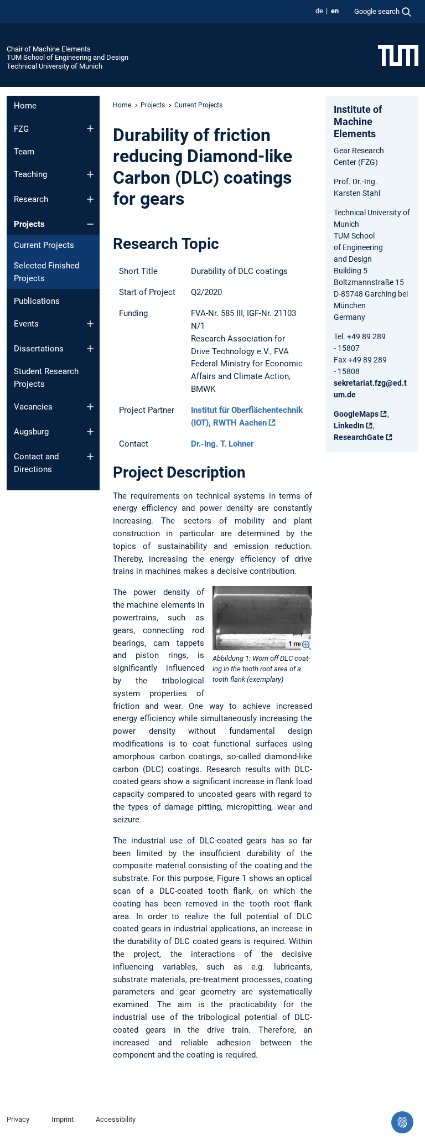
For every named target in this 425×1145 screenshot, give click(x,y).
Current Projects (44, 245)
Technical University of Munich (54, 66)
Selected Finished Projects (46, 272)
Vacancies (33, 407)
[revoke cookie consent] (402, 1122)
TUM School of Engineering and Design (67, 57)
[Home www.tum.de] (398, 55)
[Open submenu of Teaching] (90, 174)
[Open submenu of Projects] (90, 224)
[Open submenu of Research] (90, 199)
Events (26, 324)
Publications (37, 301)
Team (24, 152)
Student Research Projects (46, 377)
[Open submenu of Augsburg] (90, 431)
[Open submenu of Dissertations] (90, 348)
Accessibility (116, 1119)
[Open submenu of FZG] (90, 128)
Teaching (30, 174)
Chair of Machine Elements (49, 49)
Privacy (18, 1119)
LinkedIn (349, 425)
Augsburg (31, 432)
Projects (29, 224)
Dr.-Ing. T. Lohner (222, 444)
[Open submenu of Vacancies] (90, 406)
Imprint (62, 1119)
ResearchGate (359, 437)
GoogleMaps (356, 414)
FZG (21, 129)
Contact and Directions (36, 463)
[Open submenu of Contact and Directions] (90, 456)
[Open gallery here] (262, 618)
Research (31, 199)
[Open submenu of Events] (90, 323)
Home (25, 106)
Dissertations (39, 349)
